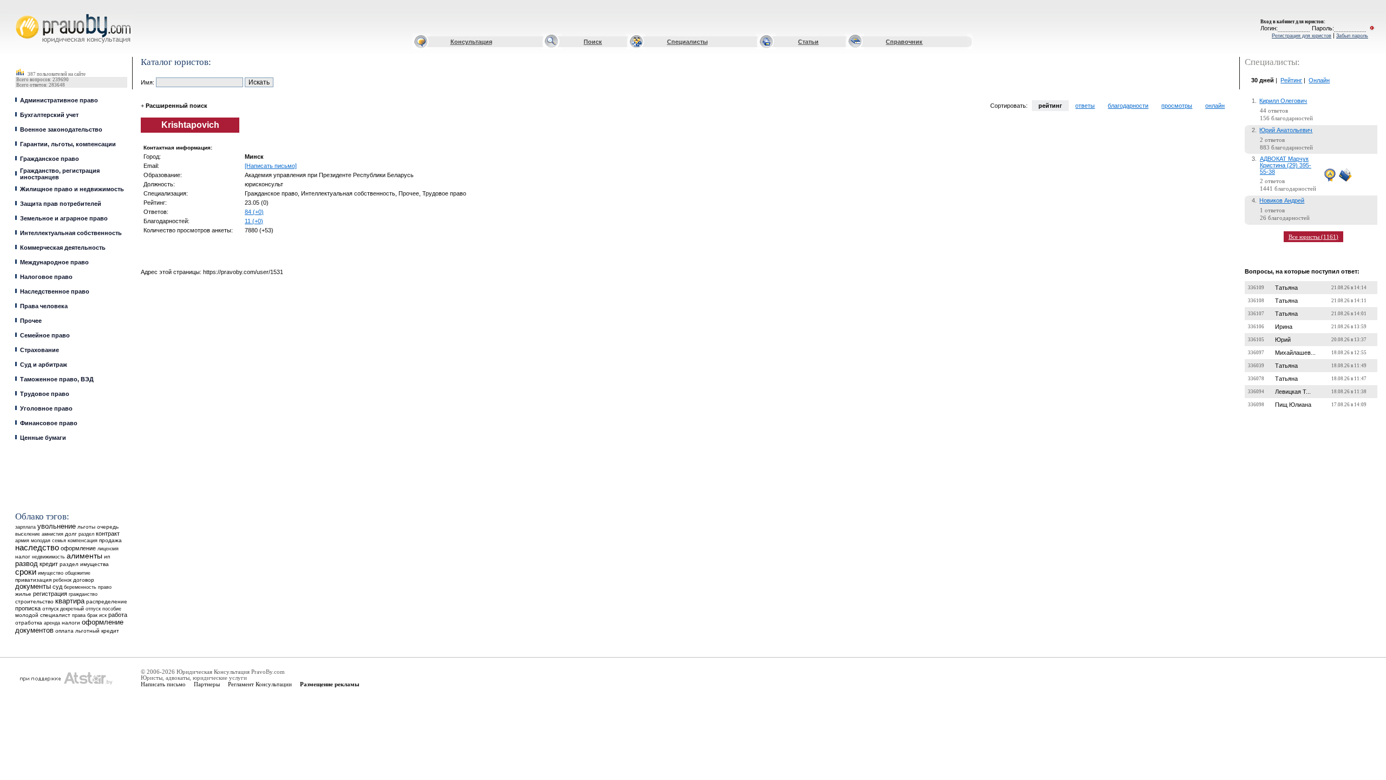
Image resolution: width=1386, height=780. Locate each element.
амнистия (52, 534)
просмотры (1176, 105)
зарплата (25, 527)
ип (107, 557)
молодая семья (48, 540)
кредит (49, 564)
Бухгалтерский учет (49, 115)
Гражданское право (49, 158)
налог (22, 557)
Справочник (904, 41)
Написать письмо (163, 684)
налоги (71, 623)
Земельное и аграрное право (64, 218)
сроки (25, 572)
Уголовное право (46, 408)
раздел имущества (84, 564)
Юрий (1283, 339)
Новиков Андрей (1281, 200)
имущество (50, 573)
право (105, 587)
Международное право (54, 262)
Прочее (31, 320)
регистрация (50, 593)
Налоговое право (46, 277)
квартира (69, 601)
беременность (80, 587)
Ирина (1283, 326)
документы (33, 586)
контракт (108, 533)
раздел (86, 534)
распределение (106, 601)
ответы (1085, 105)
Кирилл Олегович (1283, 101)
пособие (111, 609)
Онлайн (1319, 80)
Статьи (808, 41)
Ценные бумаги (43, 437)
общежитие (77, 573)
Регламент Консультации (260, 684)
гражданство (83, 594)
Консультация (471, 41)
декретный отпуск (80, 609)
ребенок (62, 580)
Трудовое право (44, 394)
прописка (28, 608)
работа (117, 615)
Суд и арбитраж (43, 364)
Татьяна (1286, 287)
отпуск (50, 609)
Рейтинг (1291, 80)
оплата (64, 631)
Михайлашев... (1295, 352)
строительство (34, 601)
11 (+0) (254, 221)
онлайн (1215, 105)
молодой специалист (42, 615)
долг (71, 534)
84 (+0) (254, 212)
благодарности (1128, 105)
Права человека (44, 306)
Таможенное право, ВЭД (57, 379)
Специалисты (687, 41)
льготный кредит (97, 631)
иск (103, 615)
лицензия (108, 548)
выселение (27, 534)
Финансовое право (48, 423)
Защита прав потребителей (60, 203)
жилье (23, 594)
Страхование (39, 350)
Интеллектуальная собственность (71, 233)
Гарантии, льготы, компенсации (68, 144)
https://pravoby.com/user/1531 (243, 272)
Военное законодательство (61, 129)
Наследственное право (54, 291)
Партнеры (207, 684)
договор (83, 580)
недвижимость (48, 557)
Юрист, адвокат (17, 14)
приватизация (33, 580)
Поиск (593, 41)
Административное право (59, 100)
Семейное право (45, 335)
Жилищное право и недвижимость (72, 189)
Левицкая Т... (1293, 391)
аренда (52, 623)
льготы (86, 527)
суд (57, 586)
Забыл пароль (1352, 35)
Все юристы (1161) (1313, 236)
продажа (110, 540)
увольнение (56, 526)
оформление (78, 548)
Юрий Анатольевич (1285, 130)
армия (22, 540)
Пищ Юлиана (1293, 404)
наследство (37, 547)
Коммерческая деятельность (63, 247)
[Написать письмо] (271, 165)
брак (92, 615)
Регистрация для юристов (1301, 35)
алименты (84, 556)
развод (26, 564)
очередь (108, 527)
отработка (28, 623)
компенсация (82, 540)
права (79, 615)
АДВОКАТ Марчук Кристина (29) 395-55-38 (1285, 165)
